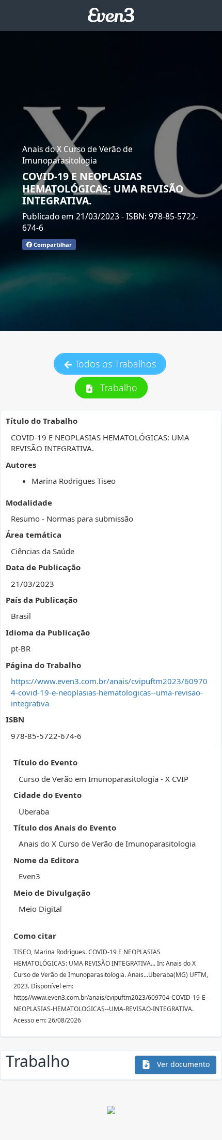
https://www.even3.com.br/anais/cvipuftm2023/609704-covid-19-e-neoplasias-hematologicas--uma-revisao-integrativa (109, 692)
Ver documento (182, 1064)
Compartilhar (52, 244)
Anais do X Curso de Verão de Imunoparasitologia (77, 154)
